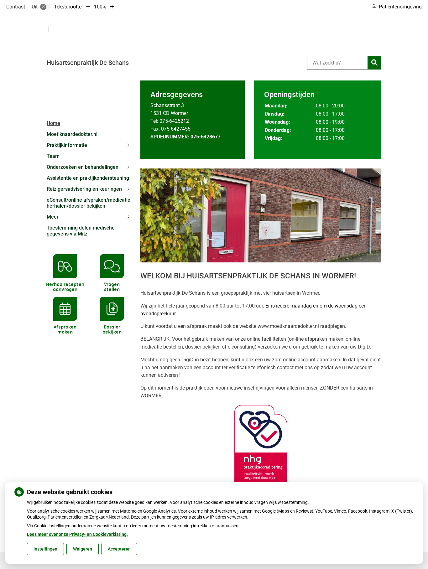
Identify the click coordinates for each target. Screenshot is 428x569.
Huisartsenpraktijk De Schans (88, 62)
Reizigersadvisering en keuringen (84, 189)
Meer (53, 217)
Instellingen (45, 548)
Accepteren (119, 548)
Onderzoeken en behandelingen (82, 167)
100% (100, 7)
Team (53, 156)
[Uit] (45, 7)
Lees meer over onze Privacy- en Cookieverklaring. (77, 534)
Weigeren (82, 548)
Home (53, 123)
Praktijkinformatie (67, 145)
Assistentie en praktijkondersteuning (88, 178)
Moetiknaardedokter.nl (72, 134)
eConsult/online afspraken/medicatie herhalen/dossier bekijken (88, 203)
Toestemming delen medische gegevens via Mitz (81, 231)
